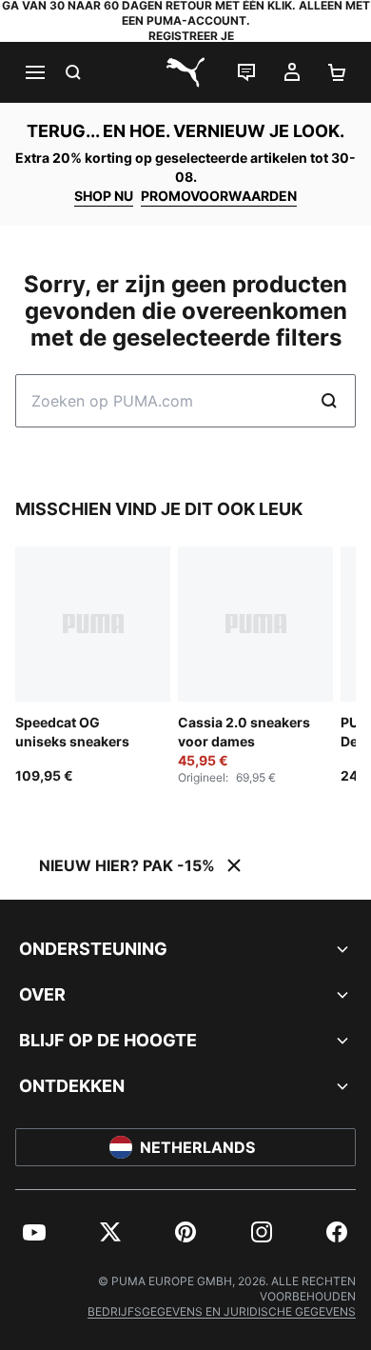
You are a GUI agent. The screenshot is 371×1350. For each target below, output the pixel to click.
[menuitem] (34, 1232)
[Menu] (34, 72)
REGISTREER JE (191, 36)
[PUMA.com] (185, 72)
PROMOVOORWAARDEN (219, 196)
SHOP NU (103, 196)
